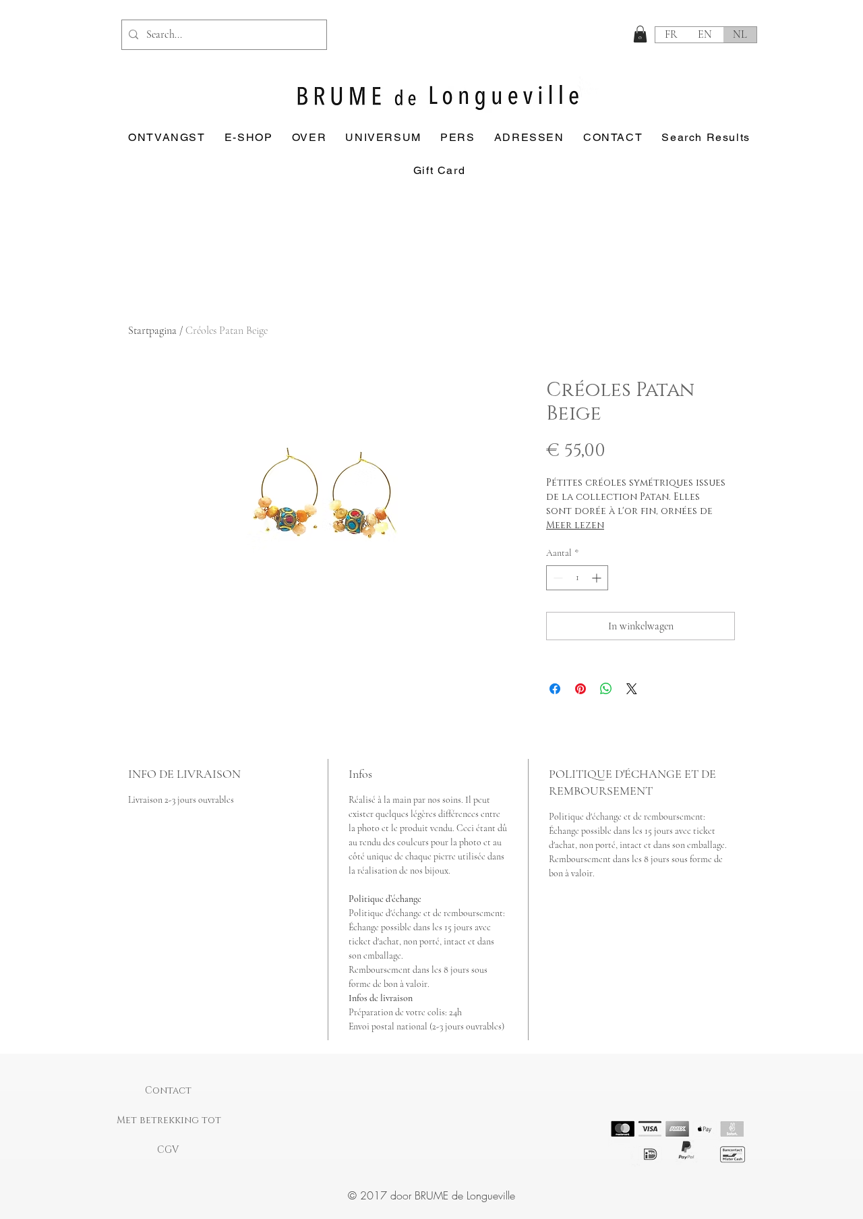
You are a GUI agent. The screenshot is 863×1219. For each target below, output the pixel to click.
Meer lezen (575, 525)
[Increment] (597, 578)
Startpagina (152, 330)
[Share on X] (632, 689)
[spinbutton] (577, 578)
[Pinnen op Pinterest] (580, 689)
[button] (640, 34)
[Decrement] (556, 578)
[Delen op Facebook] (555, 689)
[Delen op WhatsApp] (606, 689)
